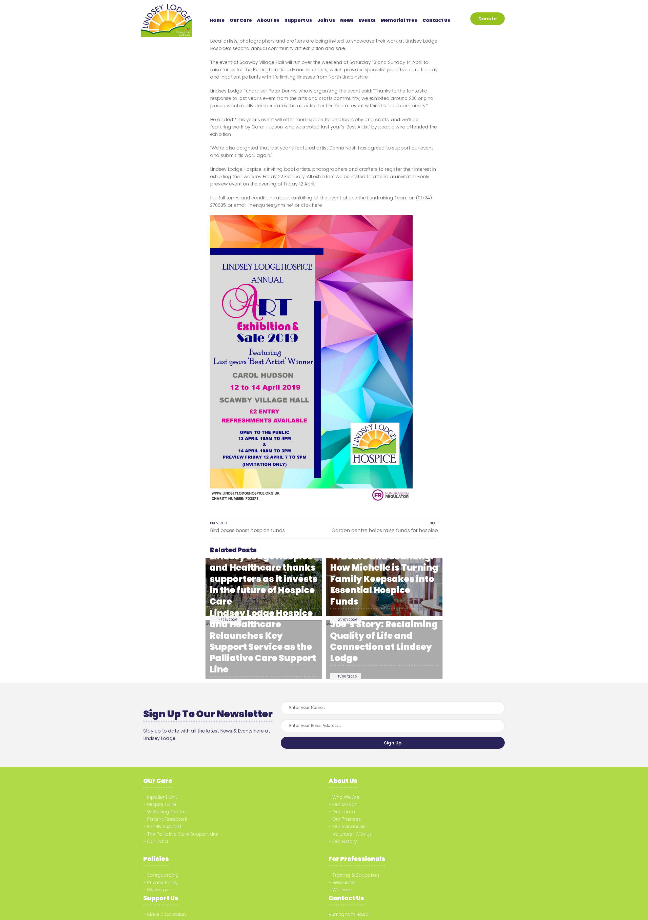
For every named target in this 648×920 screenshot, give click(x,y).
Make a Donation (166, 914)
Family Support (164, 826)
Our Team (343, 812)
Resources (344, 882)
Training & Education (355, 875)
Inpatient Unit (162, 797)
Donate (487, 18)
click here (311, 205)
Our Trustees (346, 819)
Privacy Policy (162, 882)
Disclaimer (158, 890)
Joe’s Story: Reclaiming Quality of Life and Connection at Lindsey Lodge (384, 641)
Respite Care (161, 804)
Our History (344, 841)
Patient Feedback (167, 819)
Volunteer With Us (352, 834)
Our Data (157, 841)
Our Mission (344, 804)
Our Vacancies (349, 826)
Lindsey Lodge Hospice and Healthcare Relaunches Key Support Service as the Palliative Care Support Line (263, 641)
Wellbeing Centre (166, 812)
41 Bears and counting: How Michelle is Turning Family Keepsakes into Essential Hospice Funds (384, 579)
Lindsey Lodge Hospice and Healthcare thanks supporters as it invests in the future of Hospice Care (263, 579)
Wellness (342, 890)
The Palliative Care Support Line (182, 834)
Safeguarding (163, 875)
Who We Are (346, 797)
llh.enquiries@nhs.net (271, 205)
